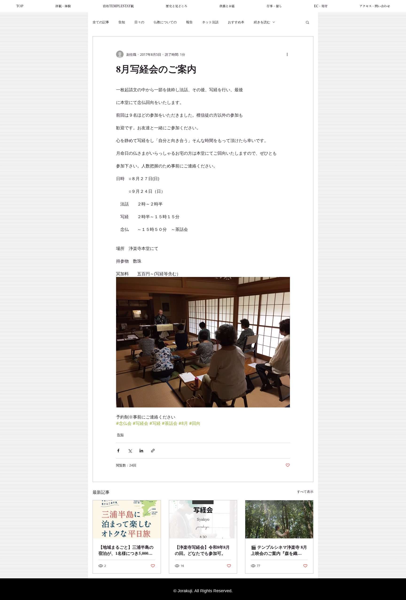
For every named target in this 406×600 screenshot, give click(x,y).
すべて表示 (305, 491)
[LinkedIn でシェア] (141, 450)
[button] (63, 6)
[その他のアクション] (287, 54)
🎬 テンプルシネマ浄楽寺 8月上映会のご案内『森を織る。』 (279, 550)
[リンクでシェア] (153, 450)
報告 (189, 22)
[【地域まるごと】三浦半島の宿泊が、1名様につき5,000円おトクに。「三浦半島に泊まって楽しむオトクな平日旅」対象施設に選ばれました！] (127, 519)
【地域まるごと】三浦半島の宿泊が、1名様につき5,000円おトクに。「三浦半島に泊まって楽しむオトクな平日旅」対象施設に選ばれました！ (125, 550)
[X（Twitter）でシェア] (130, 450)
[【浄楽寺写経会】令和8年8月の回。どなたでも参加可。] (203, 519)
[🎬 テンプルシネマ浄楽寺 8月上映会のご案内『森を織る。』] (279, 519)
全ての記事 (101, 22)
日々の (139, 22)
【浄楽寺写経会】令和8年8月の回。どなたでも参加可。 (202, 550)
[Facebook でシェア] (118, 450)
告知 (121, 22)
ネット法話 (210, 22)
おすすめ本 (236, 22)
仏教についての (165, 22)
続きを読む (262, 22)
